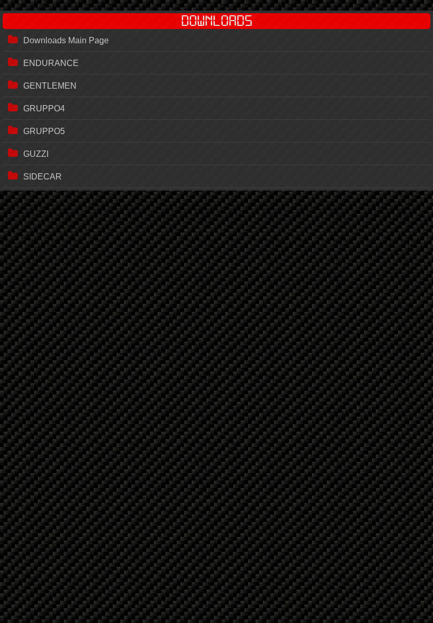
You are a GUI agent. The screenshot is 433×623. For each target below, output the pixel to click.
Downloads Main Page (66, 40)
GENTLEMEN (50, 85)
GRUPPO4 (44, 108)
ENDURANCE (51, 63)
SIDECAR (42, 176)
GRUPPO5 (44, 131)
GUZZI (36, 153)
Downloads (216, 21)
